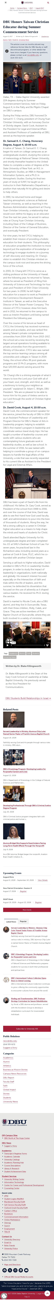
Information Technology (14, 1182)
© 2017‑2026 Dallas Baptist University (20, 1294)
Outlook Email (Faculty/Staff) (16, 1208)
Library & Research (11, 1169)
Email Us (7, 1242)
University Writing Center (14, 1179)
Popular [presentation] (23, 921)
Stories (6, 1093)
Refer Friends (9, 1245)
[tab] (11, 921)
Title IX (7, 1232)
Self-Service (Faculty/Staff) (15, 1205)
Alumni (5, 40)
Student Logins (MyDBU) (14, 1199)
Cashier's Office (10, 1211)
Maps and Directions (12, 1265)
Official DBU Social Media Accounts (18, 1277)
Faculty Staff (8, 1081)
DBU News (6, 1143)
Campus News (22, 8)
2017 (31, 8)
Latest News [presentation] (11, 922)
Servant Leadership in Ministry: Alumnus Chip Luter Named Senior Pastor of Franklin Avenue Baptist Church (29, 930)
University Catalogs (12, 1160)
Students (15, 40)
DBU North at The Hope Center (17, 1138)
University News (24, 40)
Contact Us (7, 1236)
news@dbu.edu (33, 55)
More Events (27, 910)
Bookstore (8, 1214)
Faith (10, 40)
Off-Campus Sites (9, 1135)
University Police (11, 1248)
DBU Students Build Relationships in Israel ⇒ (28, 698)
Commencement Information (16, 1217)
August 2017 (40, 8)
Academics (45, 36)
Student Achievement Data (15, 1171)
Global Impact (9, 1089)
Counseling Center (11, 1188)
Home (12, 8)
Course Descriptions (12, 1166)
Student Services (9, 1176)
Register (23, 891)
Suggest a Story (10, 1047)
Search (7, 1226)
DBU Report (8, 1077)
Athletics (7, 1065)
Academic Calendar (12, 1157)
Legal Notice (42, 1294)
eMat (6, 1196)
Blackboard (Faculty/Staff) (14, 1202)
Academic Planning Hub (14, 1163)
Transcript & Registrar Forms (15, 1154)
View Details (42, 880)
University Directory (12, 1239)
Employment (9, 1229)
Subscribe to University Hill (27, 1029)
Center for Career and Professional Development (24, 1185)
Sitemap (7, 1223)
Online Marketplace (12, 1220)
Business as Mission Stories (15, 1069)
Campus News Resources (14, 1073)
